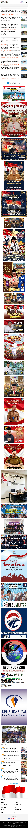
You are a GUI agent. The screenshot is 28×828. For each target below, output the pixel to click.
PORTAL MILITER (11, 4)
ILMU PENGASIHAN (17, 809)
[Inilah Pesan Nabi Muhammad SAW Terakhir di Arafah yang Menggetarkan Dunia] (24, 42)
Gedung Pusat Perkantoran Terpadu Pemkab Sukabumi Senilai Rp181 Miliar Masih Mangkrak (10, 47)
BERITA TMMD (3, 806)
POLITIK (2, 811)
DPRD (15, 807)
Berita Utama (4, 4)
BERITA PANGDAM (17, 804)
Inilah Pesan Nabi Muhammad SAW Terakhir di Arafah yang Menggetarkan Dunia (9, 40)
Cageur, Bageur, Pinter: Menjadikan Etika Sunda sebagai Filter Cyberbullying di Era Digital (10, 61)
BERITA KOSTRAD (4, 804)
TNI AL (15, 812)
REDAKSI (3, 822)
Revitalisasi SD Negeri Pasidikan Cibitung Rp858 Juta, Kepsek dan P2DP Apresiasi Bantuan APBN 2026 (10, 19)
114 (16, 83)
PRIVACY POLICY (23, 822)
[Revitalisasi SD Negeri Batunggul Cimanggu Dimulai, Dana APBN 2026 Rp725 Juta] (24, 35)
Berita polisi (3, 807)
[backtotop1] (27, 827)
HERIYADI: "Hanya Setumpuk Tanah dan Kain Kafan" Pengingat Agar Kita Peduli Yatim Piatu (10, 76)
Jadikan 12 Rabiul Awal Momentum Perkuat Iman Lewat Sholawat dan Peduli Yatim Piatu (10, 12)
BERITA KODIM (16, 802)
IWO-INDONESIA (21, 4)
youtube (14, 823)
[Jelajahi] (26, 2)
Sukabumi (16, 4)
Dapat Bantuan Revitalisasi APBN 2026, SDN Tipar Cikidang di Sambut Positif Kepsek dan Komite (11, 771)
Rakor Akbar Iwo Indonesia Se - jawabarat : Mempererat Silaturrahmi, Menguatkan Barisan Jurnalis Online (11, 750)
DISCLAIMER (17, 822)
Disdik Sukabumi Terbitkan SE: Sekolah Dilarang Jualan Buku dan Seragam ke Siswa (11, 764)
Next (19, 83)
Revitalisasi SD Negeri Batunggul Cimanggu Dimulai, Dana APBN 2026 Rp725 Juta (9, 33)
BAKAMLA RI (3, 802)
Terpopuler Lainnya (14, 783)
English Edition (4, 809)
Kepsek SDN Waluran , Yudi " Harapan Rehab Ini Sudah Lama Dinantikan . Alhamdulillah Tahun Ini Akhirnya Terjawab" (9, 26)
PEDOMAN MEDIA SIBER (10, 822)
